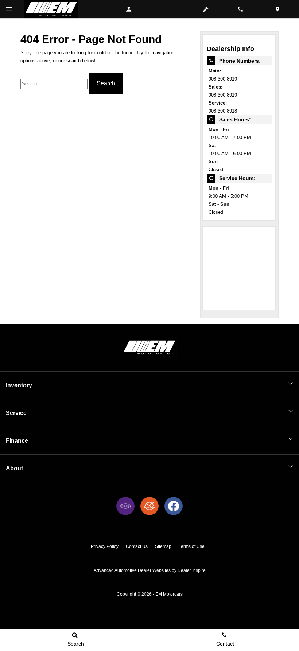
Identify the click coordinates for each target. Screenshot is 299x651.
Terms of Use (192, 546)
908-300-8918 (223, 111)
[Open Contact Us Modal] (243, 9)
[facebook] (173, 506)
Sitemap (163, 546)
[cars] (125, 506)
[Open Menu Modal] (9, 9)
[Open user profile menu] (132, 9)
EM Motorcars (169, 594)
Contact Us (137, 546)
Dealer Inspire (192, 570)
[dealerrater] (149, 506)
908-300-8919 (223, 79)
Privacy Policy (105, 546)
